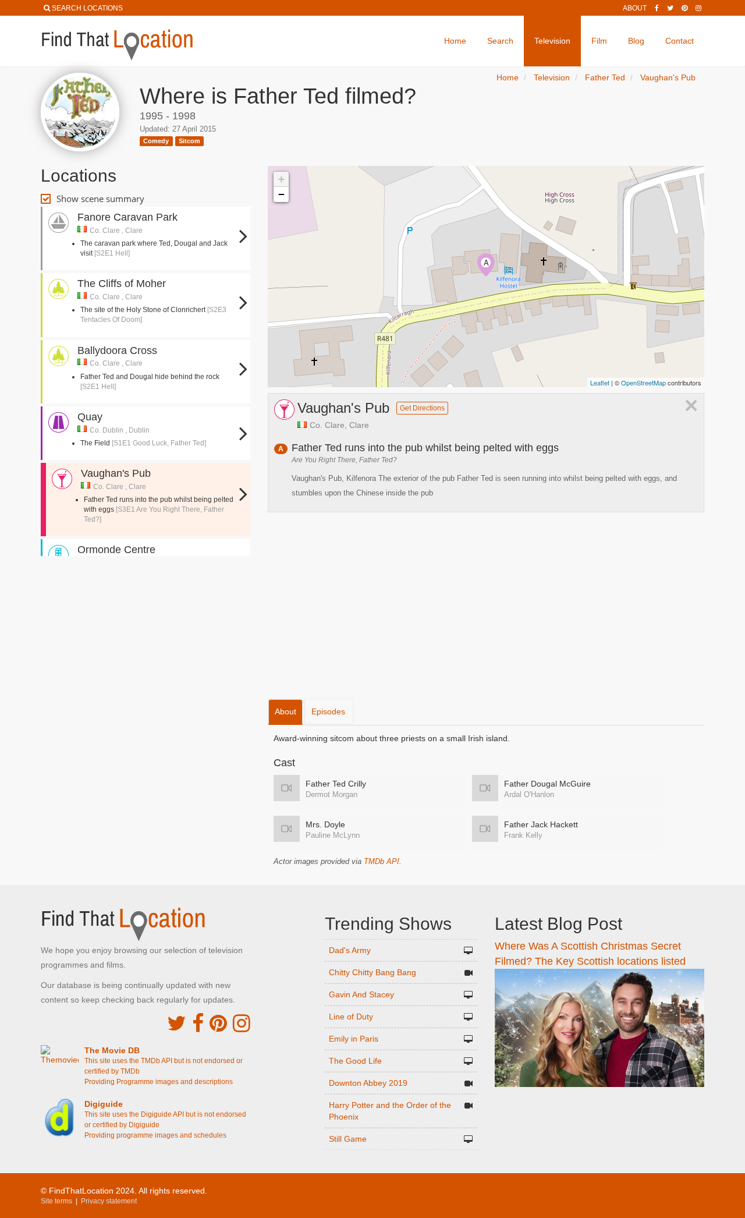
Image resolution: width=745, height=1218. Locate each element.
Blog (636, 40)
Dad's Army (350, 950)
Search (500, 40)
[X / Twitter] (176, 1023)
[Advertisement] (145, 594)
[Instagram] (698, 8)
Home (455, 40)
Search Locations (87, 8)
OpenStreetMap (643, 382)
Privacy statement (109, 1201)
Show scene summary (100, 198)
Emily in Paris (353, 1038)
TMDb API (381, 861)
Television (552, 40)
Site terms (56, 1201)
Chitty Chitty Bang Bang (372, 972)
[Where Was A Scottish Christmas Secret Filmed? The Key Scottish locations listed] (599, 1027)
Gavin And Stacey (361, 994)
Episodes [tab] (328, 711)
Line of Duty (351, 1016)
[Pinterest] (684, 8)
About (635, 8)
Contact (679, 40)
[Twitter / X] (670, 8)
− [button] (281, 194)
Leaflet (599, 382)
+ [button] (281, 179)
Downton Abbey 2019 (368, 1083)
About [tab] (285, 711)
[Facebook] (657, 8)
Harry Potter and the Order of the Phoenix (390, 1110)
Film (599, 40)
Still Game (348, 1138)
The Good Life (355, 1060)
